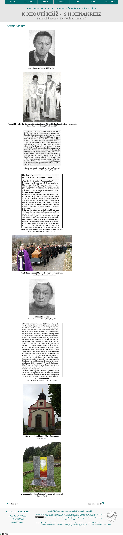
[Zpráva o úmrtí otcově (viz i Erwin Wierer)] (42, 148)
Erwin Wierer (53, 168)
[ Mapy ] (21, 519)
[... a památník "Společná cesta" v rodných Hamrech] (42, 467)
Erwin (60, 273)
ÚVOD (13, 1)
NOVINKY (29, 1)
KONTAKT (110, 1)
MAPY (78, 1)
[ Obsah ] (15, 519)
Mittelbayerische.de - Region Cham (44, 275)
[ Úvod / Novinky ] (15, 516)
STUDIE (45, 1)
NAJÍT (94, 1)
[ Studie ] (24, 516)
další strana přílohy (95, 504)
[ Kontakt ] (20, 522)
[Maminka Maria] (42, 297)
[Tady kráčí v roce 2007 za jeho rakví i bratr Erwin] (42, 253)
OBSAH (61, 1)
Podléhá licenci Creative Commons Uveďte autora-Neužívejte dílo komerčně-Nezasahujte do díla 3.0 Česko (74, 518)
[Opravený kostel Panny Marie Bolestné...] (42, 409)
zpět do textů (13, 504)
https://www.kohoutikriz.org (76, 526)
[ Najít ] (14, 522)
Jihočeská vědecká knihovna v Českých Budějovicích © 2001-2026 (70, 511)
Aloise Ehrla (51, 124)
